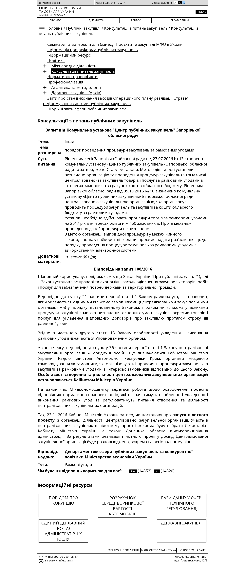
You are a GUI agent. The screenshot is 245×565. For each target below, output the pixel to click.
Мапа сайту (149, 550)
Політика (56, 60)
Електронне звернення (123, 550)
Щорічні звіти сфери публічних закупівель (88, 109)
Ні (157, 471)
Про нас (55, 20)
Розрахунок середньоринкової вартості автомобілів (123, 506)
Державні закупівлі (182, 523)
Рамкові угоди (78, 464)
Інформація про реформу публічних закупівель (92, 49)
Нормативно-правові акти (72, 76)
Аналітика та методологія (76, 87)
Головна (54, 28)
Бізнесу (135, 20)
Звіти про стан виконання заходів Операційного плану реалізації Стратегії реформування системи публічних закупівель (116, 100)
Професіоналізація (65, 82)
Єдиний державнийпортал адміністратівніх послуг (63, 531)
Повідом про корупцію (63, 500)
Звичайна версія (49, 2)
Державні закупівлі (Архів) (76, 92)
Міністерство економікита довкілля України (60, 11)
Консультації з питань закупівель (136, 28)
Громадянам (180, 20)
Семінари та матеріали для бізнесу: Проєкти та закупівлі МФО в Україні (115, 44)
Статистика (167, 550)
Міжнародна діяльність (73, 65)
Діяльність (96, 20)
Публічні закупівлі (83, 28)
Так (133, 471)
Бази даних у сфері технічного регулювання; (181, 503)
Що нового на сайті (192, 550)
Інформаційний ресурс (69, 55)
